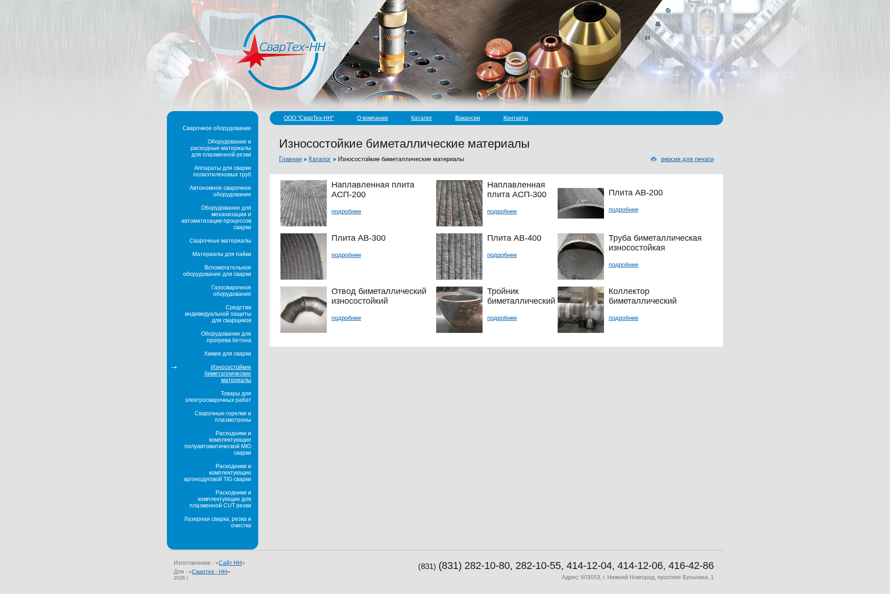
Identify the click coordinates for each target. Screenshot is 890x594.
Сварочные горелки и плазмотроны (223, 416)
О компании (372, 118)
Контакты (515, 118)
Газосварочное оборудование (231, 290)
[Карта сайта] (658, 24)
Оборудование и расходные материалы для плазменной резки (221, 148)
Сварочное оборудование (217, 128)
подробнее (346, 211)
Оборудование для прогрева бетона (226, 337)
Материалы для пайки (221, 254)
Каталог (421, 118)
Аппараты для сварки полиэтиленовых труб (222, 171)
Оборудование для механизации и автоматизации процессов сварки (216, 218)
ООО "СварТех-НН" (309, 118)
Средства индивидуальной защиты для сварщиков (218, 314)
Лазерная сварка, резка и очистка (217, 522)
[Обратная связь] (647, 38)
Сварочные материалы (220, 241)
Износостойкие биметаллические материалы (227, 373)
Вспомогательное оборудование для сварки (217, 270)
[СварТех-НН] (281, 52)
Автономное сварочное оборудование (220, 191)
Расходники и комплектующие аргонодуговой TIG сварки (217, 472)
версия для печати (687, 159)
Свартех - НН (209, 572)
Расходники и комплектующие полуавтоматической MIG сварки (217, 443)
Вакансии (467, 118)
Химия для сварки (227, 353)
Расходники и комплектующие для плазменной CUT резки (220, 499)
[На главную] (668, 10)
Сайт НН (230, 563)
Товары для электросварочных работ (218, 396)
